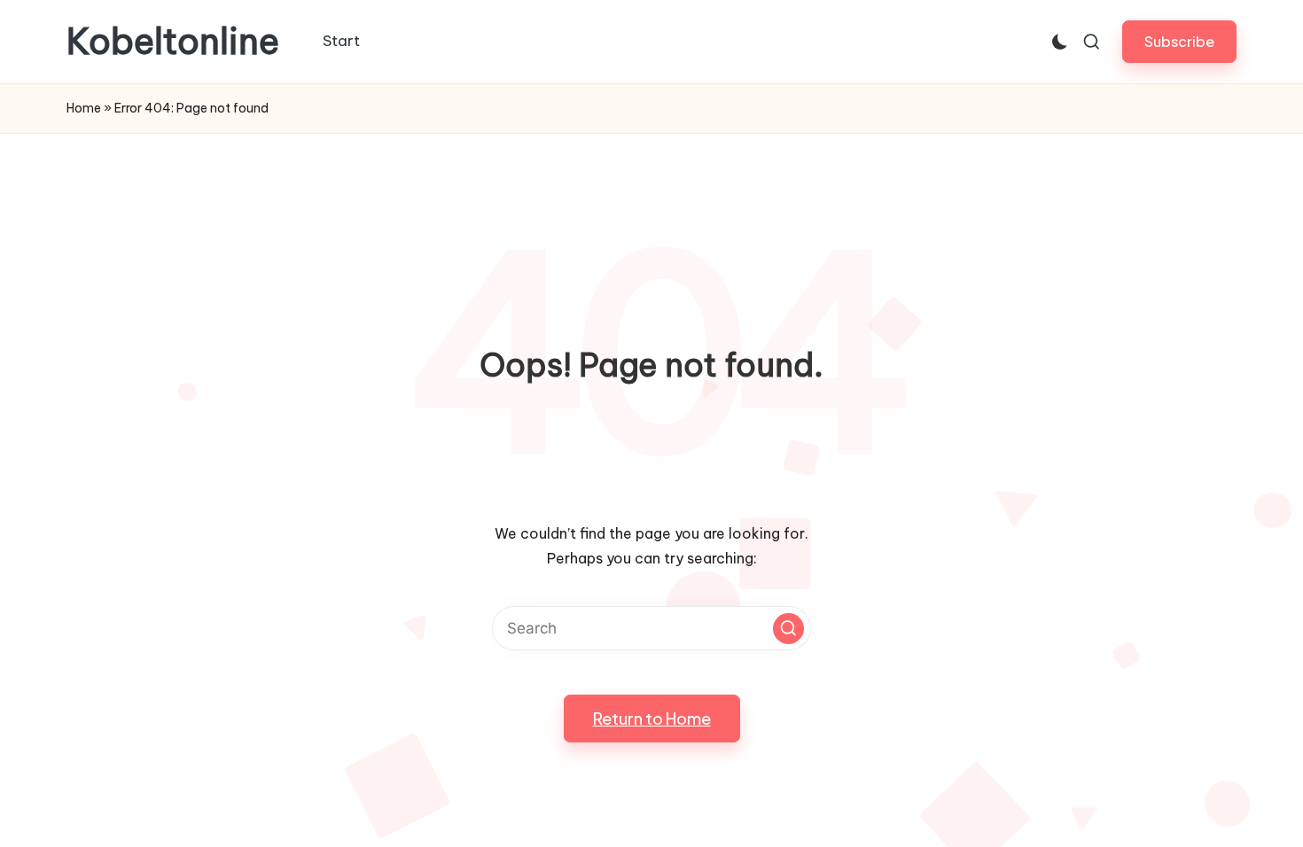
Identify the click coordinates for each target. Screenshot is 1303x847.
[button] (1179, 41)
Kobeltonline (172, 41)
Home (83, 108)
